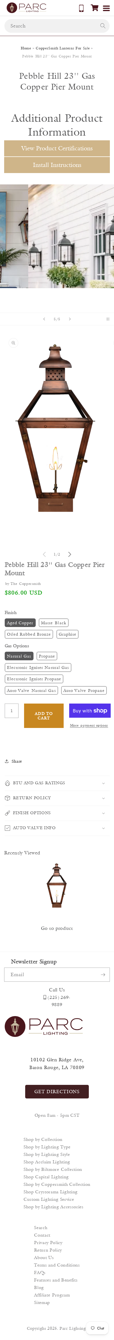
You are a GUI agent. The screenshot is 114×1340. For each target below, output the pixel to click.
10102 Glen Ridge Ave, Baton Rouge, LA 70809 (57, 1063)
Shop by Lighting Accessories (53, 1206)
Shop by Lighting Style (47, 1154)
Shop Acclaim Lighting (47, 1161)
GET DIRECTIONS (56, 1091)
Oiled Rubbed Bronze (29, 634)
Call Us (57, 990)
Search (40, 1227)
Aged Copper (20, 622)
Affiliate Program (52, 1295)
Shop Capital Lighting (46, 1176)
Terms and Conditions (57, 1265)
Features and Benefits (55, 1280)
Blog (39, 1287)
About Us (44, 1257)
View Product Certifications (57, 148)
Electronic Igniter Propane (34, 678)
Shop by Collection (43, 1139)
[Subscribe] (103, 975)
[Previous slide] (44, 319)
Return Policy (48, 1250)
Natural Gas (19, 656)
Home (26, 48)
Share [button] (17, 761)
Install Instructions (57, 165)
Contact (42, 1235)
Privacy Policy (48, 1242)
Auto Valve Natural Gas (31, 690)
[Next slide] (70, 319)
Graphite (68, 634)
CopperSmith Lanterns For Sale (63, 48)
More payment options (89, 725)
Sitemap (42, 1302)
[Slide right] (70, 554)
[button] (94, 8)
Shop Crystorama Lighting (51, 1191)
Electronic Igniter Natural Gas (38, 667)
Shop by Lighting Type (47, 1146)
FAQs (40, 1272)
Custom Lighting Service (49, 1199)
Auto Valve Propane (84, 690)
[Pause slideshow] (108, 319)
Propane (47, 656)
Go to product (57, 928)
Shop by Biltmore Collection (53, 1169)
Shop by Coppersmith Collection (57, 1184)
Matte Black (53, 622)
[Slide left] (44, 554)
